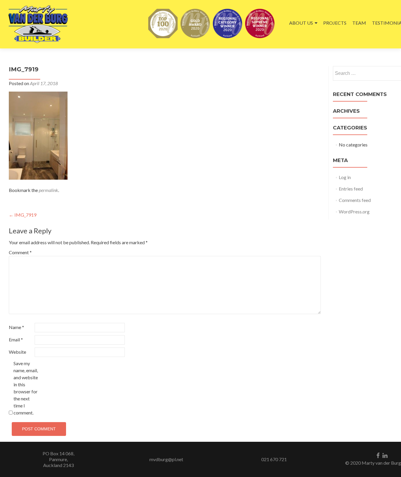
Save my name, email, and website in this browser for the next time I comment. (26, 387)
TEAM (359, 23)
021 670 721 (274, 459)
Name (16, 327)
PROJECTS (334, 23)
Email (16, 339)
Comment (20, 252)
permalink (48, 190)
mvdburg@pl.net (166, 459)
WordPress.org (354, 211)
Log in (345, 177)
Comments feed (355, 200)
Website (17, 352)
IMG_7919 (22, 215)
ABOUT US (301, 23)
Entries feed (351, 188)
